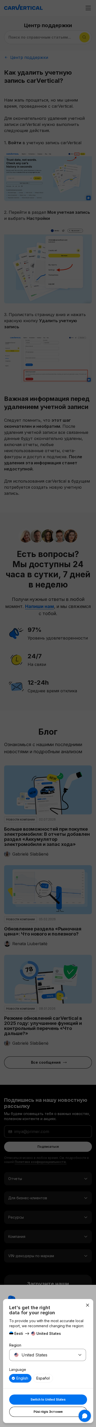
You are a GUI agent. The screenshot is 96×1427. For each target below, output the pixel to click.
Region (15, 1345)
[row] (20, 1378)
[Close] (87, 1305)
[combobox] (41, 1355)
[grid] (47, 1378)
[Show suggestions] (80, 1355)
